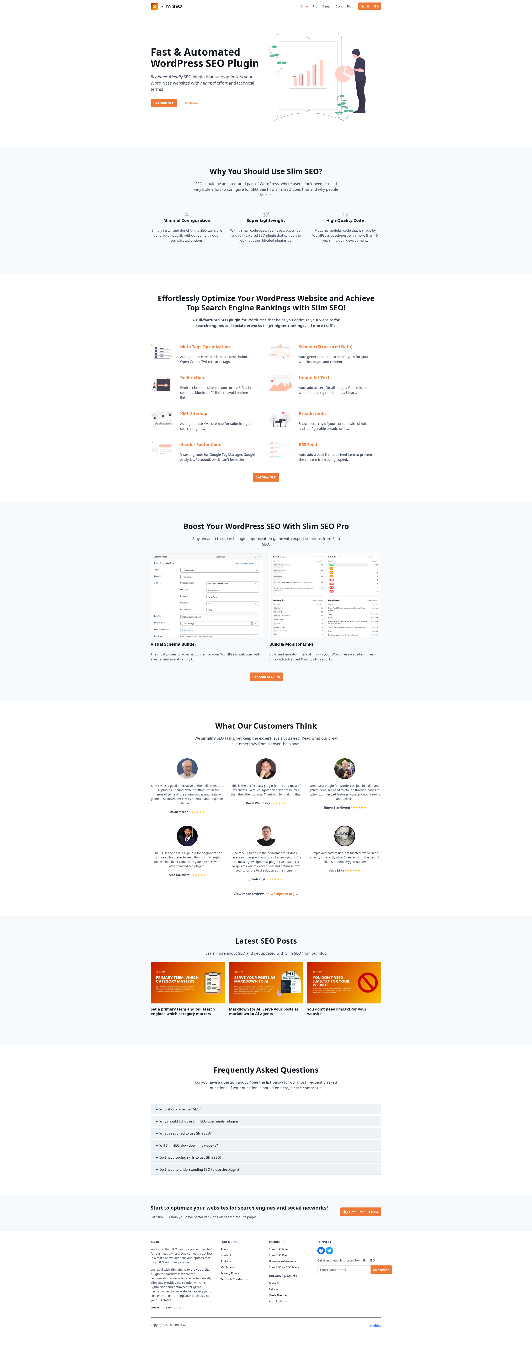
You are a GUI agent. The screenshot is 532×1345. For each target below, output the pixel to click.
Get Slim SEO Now (363, 1212)
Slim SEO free (278, 1249)
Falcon (273, 1289)
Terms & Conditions (234, 1279)
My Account (228, 1267)
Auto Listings (278, 1301)
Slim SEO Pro (278, 1255)
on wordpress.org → (282, 893)
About (224, 1249)
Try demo (190, 103)
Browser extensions (282, 1261)
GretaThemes (278, 1295)
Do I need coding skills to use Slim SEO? (190, 1157)
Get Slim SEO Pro (266, 677)
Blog (350, 6)
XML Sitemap (193, 413)
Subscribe (381, 1270)
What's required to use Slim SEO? (185, 1133)
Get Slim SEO (370, 6)
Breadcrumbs (313, 413)
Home (304, 6)
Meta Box (275, 1283)
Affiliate (225, 1261)
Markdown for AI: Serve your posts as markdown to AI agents (264, 1011)
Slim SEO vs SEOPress (284, 1267)
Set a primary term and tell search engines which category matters (183, 1011)
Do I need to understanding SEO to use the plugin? (199, 1169)
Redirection (192, 377)
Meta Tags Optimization (205, 346)
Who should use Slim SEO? (180, 1109)
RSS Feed (308, 444)
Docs (338, 6)
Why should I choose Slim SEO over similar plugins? (199, 1121)
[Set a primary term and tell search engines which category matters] (188, 982)
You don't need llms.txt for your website (336, 1011)
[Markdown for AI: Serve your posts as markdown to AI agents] (266, 982)
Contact (225, 1255)
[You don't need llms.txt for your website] (344, 982)
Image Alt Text (314, 377)
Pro (315, 6)
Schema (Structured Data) (325, 346)
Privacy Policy (229, 1273)
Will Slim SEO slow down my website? (188, 1145)
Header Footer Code (200, 444)
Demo (326, 6)
